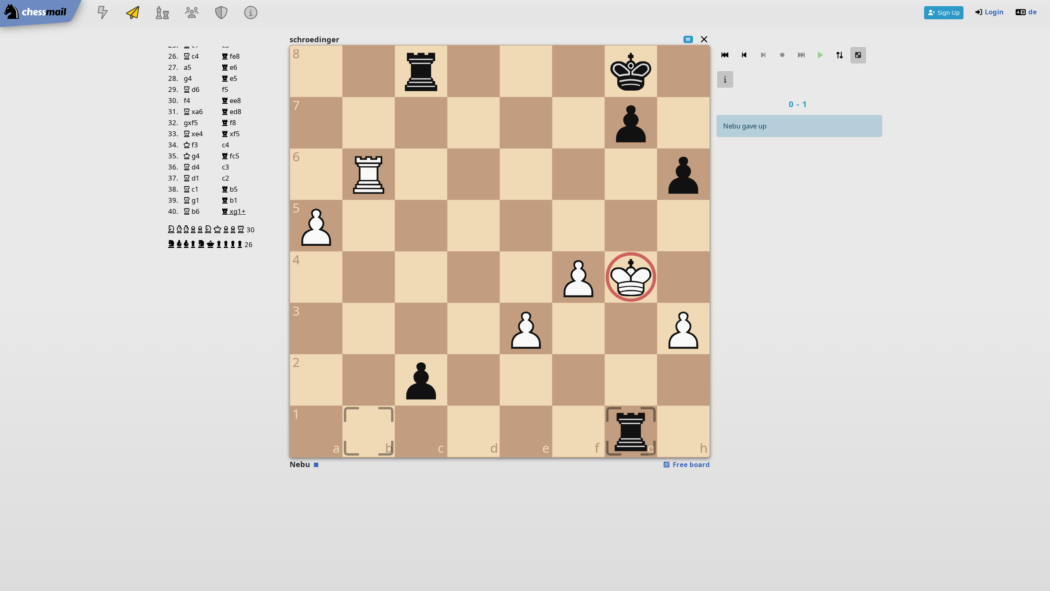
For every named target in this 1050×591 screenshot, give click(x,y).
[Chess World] (162, 13)
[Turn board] (839, 55)
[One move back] (744, 55)
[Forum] (191, 13)
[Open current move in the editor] (858, 55)
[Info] (251, 13)
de (1032, 11)
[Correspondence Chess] (132, 13)
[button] (172, 229)
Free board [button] (690, 464)
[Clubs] (221, 13)
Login (994, 11)
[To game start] (725, 55)
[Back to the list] (704, 39)
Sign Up (949, 12)
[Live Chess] (103, 13)
